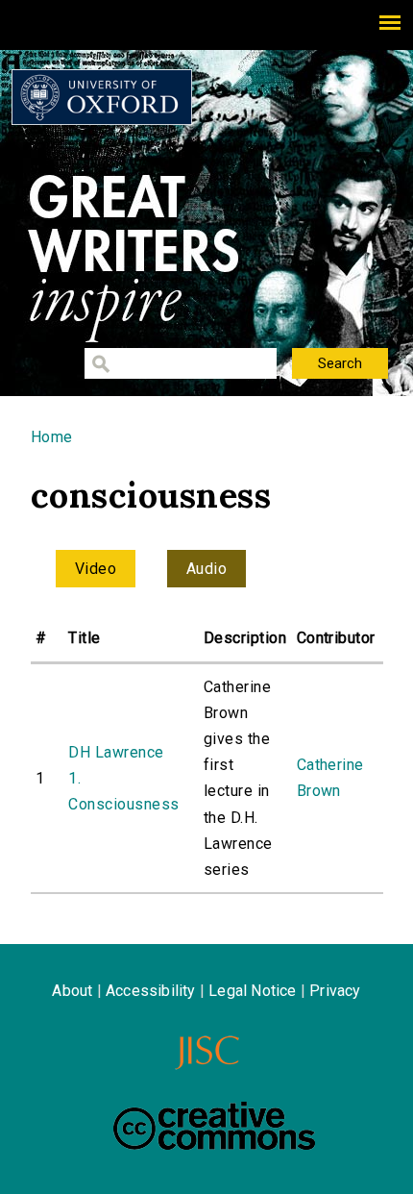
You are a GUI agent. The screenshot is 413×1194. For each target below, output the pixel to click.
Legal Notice (252, 991)
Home (52, 437)
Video (95, 569)
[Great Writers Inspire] (102, 97)
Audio (206, 569)
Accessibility (151, 991)
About (72, 991)
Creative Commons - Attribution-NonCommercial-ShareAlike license (214, 1126)
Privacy (334, 991)
